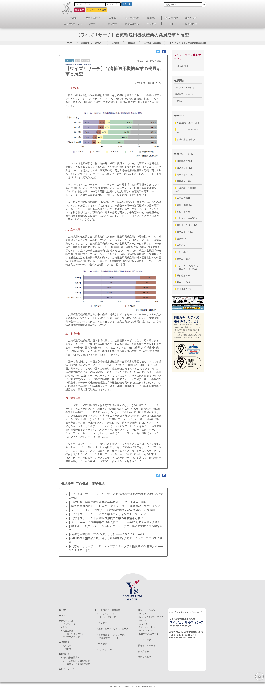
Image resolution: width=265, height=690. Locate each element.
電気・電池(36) (184, 204)
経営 (78, 61)
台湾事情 (85, 61)
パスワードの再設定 (96, 9)
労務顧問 (151, 23)
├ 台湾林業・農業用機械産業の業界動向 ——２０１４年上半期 (108, 502)
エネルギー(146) (184, 231)
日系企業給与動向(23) (187, 139)
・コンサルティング (105, 613)
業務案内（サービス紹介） (92, 43)
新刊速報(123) (183, 289)
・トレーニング (143, 639)
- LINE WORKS (145, 630)
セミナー (112, 23)
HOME (73, 17)
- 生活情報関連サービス (149, 633)
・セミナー (101, 622)
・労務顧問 (101, 643)
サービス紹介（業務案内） (109, 610)
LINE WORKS (181, 66)
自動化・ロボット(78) (187, 225)
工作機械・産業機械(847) (185, 190)
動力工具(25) (183, 258)
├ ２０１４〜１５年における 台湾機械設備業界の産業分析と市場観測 (112, 510)
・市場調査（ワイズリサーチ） (111, 634)
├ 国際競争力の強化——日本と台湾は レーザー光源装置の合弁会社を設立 (115, 506)
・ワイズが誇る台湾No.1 (72, 633)
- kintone (142, 613)
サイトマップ (67, 669)
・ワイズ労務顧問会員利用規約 (75, 660)
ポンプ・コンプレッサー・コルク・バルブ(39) (186, 267)
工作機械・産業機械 (152, 43)
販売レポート (181, 101)
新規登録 (79, 9)
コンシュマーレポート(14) (186, 131)
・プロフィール (67, 624)
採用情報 (151, 17)
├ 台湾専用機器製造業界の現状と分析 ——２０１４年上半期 (106, 534)
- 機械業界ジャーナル (108, 638)
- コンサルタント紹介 (108, 616)
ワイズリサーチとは (184, 87)
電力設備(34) (183, 198)
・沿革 (63, 627)
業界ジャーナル (183, 154)
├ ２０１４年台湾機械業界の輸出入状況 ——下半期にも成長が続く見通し (114, 522)
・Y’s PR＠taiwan (104, 649)
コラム (112, 17)
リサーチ (92, 23)
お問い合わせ (171, 17)
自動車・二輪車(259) (187, 218)
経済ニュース (132, 23)
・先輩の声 (65, 645)
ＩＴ (171, 23)
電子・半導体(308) (186, 174)
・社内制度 (65, 648)
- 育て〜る (143, 623)
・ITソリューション (145, 610)
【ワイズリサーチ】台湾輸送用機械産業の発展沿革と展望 (193, 43)
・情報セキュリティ (145, 645)
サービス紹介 (93, 17)
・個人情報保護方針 (70, 657)
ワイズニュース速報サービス (187, 56)
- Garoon (142, 620)
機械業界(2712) (184, 161)
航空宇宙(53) (183, 211)
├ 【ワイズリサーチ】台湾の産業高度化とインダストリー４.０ (108, 514)
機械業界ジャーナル (184, 94)
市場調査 (115, 43)
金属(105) (181, 238)
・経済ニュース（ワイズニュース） (113, 628)
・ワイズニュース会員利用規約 (75, 664)
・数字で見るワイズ (70, 637)
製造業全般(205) (184, 167)
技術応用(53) (183, 275)
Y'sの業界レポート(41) (187, 122)
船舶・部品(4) (183, 282)
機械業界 (131, 43)
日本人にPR (191, 17)
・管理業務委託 (143, 657)
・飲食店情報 (142, 651)
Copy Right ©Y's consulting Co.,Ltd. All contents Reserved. (132, 686)
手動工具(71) (182, 252)
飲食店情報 (191, 23)
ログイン (126, 4)
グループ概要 (132, 17)
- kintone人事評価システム (151, 617)
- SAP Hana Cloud (147, 627)
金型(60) (181, 245)
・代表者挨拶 (66, 630)
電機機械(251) (183, 181)
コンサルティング (73, 23)
